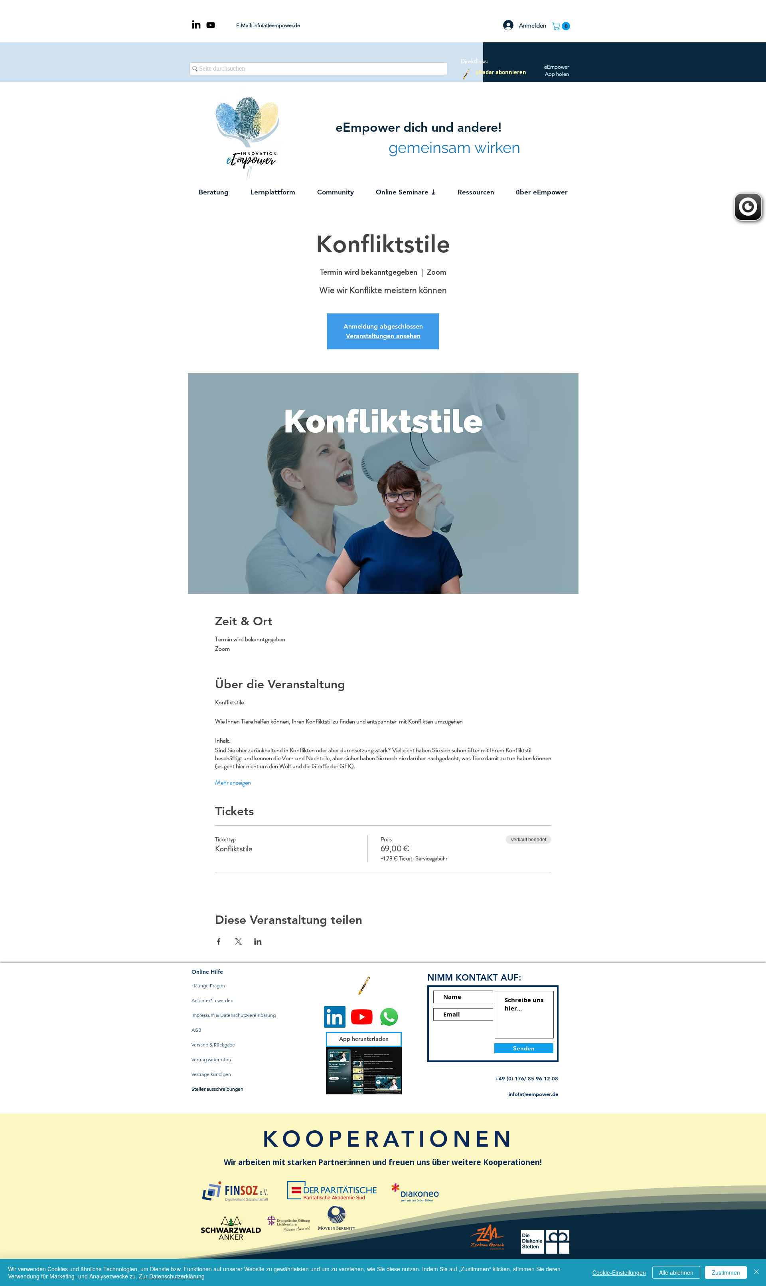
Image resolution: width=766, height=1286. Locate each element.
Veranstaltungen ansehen (383, 336)
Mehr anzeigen (233, 782)
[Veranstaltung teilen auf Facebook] (219, 941)
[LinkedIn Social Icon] (334, 1017)
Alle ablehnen (676, 1272)
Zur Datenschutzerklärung (172, 1276)
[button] (562, 26)
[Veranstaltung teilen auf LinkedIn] (258, 941)
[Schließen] (756, 1272)
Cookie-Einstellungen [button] (619, 1272)
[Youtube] (362, 1017)
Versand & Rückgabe (213, 1045)
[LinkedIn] (196, 25)
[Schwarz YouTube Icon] (210, 25)
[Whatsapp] (389, 1017)
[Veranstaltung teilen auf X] (238, 941)
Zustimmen (726, 1272)
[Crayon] (466, 74)
